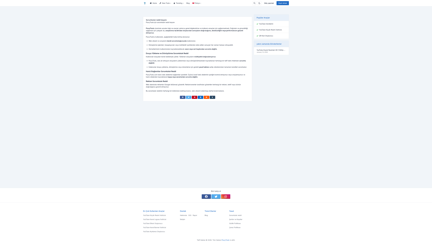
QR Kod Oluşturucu (266, 36)
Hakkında (183, 215)
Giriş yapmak (269, 3)
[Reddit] (206, 97)
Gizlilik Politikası (235, 223)
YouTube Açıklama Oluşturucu (154, 231)
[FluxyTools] (145, 3)
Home (155, 3)
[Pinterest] (194, 97)
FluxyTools (226, 240)
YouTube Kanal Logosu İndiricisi (154, 219)
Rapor (195, 215)
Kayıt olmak (282, 3)
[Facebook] (182, 97)
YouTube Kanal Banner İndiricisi (154, 227)
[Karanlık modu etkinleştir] (259, 3)
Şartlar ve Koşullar (235, 219)
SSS (189, 215)
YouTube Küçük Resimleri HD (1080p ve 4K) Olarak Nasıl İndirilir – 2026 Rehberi (271, 50)
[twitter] (216, 196)
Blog (188, 3)
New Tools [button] (166, 3)
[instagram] (225, 196)
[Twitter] (188, 97)
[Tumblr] (212, 97)
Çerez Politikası (234, 227)
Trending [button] (179, 3)
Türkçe (197, 3)
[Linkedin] (200, 97)
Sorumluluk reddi (235, 215)
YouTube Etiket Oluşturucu (152, 223)
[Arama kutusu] (254, 3)
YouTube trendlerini (266, 24)
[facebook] (206, 196)
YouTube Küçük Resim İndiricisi (270, 30)
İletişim (182, 219)
